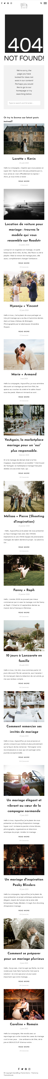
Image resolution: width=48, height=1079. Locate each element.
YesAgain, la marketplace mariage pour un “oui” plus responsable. (24, 445)
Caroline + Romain (24, 1024)
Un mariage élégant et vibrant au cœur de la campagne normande (24, 806)
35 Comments (24, 914)
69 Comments (24, 840)
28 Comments (24, 985)
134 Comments (24, 761)
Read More (24, 181)
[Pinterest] (8, 3)
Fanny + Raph (24, 590)
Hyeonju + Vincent (24, 306)
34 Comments (24, 551)
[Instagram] (11, 3)
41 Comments (24, 401)
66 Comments (24, 687)
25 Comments (24, 1051)
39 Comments (24, 477)
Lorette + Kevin (24, 159)
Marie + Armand (24, 374)
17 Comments (24, 335)
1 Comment (24, 185)
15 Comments (24, 267)
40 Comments (24, 616)
